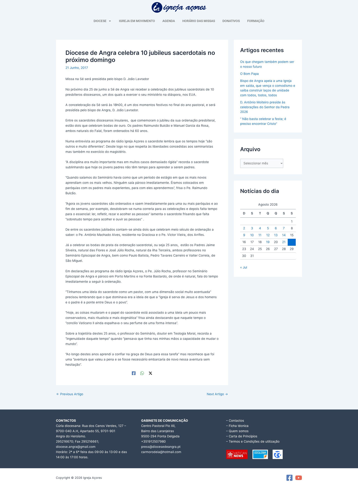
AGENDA (168, 21)
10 (252, 235)
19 (268, 242)
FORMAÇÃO (255, 21)
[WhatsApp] (142, 373)
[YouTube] (298, 477)
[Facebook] (134, 373)
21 (283, 242)
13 (276, 235)
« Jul (243, 267)
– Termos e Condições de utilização (253, 441)
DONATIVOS (231, 21)
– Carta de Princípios (241, 436)
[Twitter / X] (150, 373)
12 (268, 235)
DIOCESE (100, 21)
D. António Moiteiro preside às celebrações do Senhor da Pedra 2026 (265, 107)
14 (284, 235)
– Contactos (235, 420)
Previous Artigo (69, 394)
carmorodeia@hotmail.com (161, 452)
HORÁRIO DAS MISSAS (198, 21)
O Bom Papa (249, 74)
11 (259, 235)
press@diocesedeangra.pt (160, 447)
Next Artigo (217, 394)
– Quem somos (237, 431)
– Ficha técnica (237, 426)
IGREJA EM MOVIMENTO (137, 21)
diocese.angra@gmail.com (75, 447)
